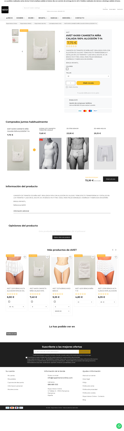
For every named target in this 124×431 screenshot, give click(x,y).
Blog (84, 400)
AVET (67, 32)
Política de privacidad (90, 389)
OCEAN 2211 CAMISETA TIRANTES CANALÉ (47, 129)
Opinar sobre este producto (62, 237)
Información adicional (21, 211)
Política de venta (88, 386)
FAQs (84, 382)
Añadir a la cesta (88, 83)
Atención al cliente (89, 375)
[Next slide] (59, 51)
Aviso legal (86, 379)
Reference (17, 205)
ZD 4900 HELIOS (100, 128)
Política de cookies (89, 393)
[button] (15, 32)
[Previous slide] (22, 51)
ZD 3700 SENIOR (72, 128)
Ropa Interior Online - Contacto (93, 396)
